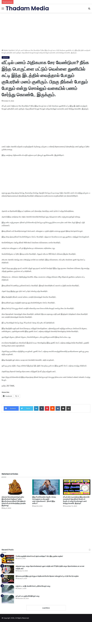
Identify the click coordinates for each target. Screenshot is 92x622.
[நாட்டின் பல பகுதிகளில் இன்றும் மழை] (8, 599)
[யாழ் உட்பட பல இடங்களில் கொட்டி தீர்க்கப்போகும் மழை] (8, 589)
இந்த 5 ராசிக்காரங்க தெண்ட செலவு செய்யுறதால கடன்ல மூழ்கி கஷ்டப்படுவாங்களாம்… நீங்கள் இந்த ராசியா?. (44, 500)
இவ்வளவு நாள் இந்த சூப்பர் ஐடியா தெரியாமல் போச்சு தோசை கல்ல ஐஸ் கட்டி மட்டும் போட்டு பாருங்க (47, 576)
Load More (46, 608)
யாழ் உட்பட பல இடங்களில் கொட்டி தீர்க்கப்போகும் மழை (33, 586)
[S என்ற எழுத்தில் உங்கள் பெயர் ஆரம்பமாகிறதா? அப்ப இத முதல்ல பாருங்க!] (8, 559)
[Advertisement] (46, 30)
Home (5, 50)
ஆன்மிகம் (12, 50)
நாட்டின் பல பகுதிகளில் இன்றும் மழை (27, 596)
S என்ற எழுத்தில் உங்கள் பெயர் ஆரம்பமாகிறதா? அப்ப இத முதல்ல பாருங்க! (39, 556)
